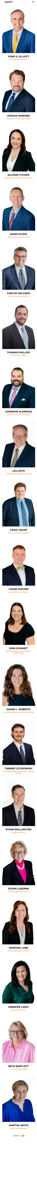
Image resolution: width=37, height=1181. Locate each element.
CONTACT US (17, 1136)
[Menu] (33, 1)
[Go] (23, 1136)
